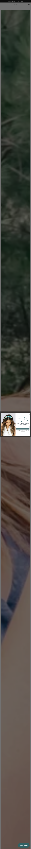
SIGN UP (23, 428)
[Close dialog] (29, 414)
